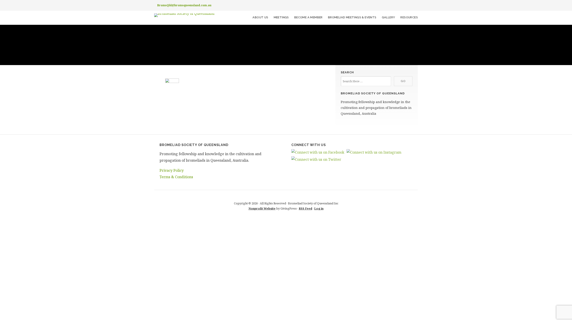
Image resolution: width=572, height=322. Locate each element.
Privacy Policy (172, 170)
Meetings (281, 17)
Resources (409, 17)
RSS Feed (305, 208)
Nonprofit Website (261, 208)
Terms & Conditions (176, 176)
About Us (260, 17)
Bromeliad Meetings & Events (352, 17)
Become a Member (308, 17)
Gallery (388, 17)
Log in (319, 208)
